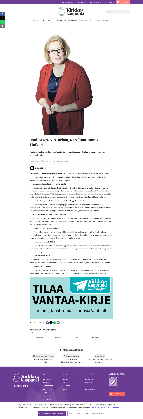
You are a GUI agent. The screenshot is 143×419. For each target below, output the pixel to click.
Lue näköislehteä (67, 2)
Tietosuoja (88, 386)
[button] (47, 322)
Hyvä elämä (46, 382)
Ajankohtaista (48, 379)
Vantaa (64, 389)
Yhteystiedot (89, 379)
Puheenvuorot (48, 386)
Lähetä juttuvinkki (95, 2)
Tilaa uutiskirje (109, 2)
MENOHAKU (124, 2)
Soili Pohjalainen (48, 161)
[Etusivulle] (71, 11)
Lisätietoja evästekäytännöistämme (105, 407)
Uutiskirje (100, 356)
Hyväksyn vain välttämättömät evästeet (86, 414)
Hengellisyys (47, 389)
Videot (45, 396)
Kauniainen (66, 386)
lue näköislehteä (116, 374)
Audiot (45, 393)
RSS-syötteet (47, 399)
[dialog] (71, 410)
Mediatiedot (88, 382)
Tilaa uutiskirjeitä (90, 389)
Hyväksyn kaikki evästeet (51, 414)
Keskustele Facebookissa (44, 356)
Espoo (64, 382)
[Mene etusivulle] (26, 377)
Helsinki (65, 379)
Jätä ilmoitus (81, 2)
